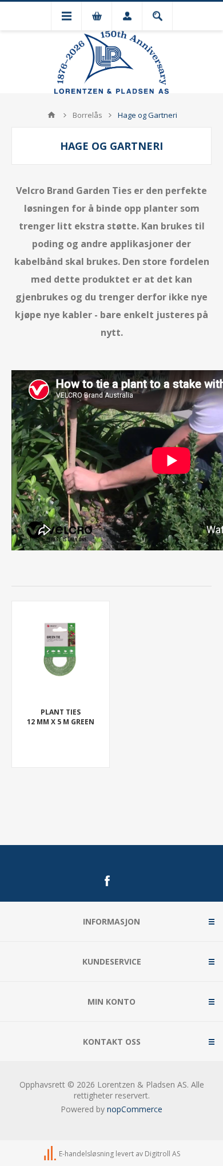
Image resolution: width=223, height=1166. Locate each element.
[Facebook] (107, 881)
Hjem (51, 115)
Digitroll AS (162, 1154)
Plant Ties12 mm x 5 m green (60, 717)
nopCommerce (134, 1109)
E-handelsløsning (86, 1154)
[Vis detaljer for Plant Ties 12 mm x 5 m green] (60, 650)
